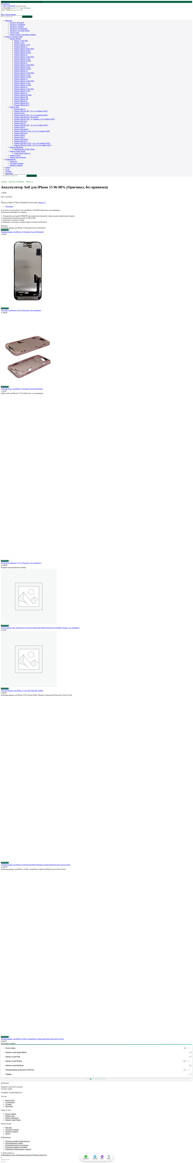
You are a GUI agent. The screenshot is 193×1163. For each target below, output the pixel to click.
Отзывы (8, 171)
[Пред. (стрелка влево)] (2, 1161)
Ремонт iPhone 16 (20, 55)
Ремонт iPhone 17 (20, 47)
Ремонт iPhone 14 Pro (22, 67)
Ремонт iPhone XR (21, 99)
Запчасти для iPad (16, 26)
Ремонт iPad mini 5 (21, 139)
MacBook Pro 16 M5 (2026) (24, 149)
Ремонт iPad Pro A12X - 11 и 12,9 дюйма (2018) (32, 143)
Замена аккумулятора (18, 157)
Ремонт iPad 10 (20, 123)
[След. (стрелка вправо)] (4, 1161)
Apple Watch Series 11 (22, 153)
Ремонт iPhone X (20, 101)
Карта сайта (9, 1100)
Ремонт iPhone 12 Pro (22, 83)
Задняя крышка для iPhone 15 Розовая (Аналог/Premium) (22, 232)
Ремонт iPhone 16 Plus (22, 53)
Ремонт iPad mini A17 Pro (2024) (26, 117)
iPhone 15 (29, 182)
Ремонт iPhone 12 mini (22, 85)
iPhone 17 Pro (19, 43)
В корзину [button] (5, 230)
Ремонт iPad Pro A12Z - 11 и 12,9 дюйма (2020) (32, 131)
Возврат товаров (16, 165)
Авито (7, 167)
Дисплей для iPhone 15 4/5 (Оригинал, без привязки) (21, 310)
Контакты (9, 173)
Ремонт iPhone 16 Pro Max (24, 49)
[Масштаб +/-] (2, 1159)
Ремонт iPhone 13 (20, 79)
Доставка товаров (16, 163)
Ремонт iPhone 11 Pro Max (24, 89)
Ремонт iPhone (15, 39)
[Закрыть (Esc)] (8, 1159)
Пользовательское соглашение (16, 1145)
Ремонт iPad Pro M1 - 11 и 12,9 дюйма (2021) (31, 125)
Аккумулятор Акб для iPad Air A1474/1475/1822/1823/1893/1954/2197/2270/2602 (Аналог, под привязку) (40, 628)
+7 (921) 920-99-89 (8, 6)
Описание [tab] (9, 206)
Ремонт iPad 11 (20, 109)
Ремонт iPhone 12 (20, 87)
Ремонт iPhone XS (21, 97)
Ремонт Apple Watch (17, 151)
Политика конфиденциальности (17, 1141)
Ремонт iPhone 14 (20, 71)
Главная (4, 182)
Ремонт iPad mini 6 (21, 129)
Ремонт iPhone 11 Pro (22, 91)
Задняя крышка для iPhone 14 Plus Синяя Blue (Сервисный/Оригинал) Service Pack (32, 1039)
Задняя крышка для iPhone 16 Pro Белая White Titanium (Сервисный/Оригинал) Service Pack (35, 865)
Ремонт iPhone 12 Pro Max (24, 81)
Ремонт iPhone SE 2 (21, 105)
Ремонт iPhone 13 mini (22, 77)
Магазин (8, 20)
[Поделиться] (6, 1159)
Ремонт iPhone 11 (20, 93)
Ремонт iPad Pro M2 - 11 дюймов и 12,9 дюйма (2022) (34, 119)
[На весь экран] (4, 1159)
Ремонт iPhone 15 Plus (22, 61)
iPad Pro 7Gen (19, 113)
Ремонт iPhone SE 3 (21, 103)
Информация (10, 159)
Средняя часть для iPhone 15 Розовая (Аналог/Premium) (22, 389)
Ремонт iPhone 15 (20, 63)
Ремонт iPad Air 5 (20, 121)
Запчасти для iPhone (17, 24)
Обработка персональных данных (18, 1149)
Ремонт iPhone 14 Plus (22, 69)
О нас (7, 169)
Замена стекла (15, 155)
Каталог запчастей (17, 22)
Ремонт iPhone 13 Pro (22, 75)
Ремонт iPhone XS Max (23, 95)
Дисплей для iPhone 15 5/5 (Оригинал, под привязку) (21, 563)
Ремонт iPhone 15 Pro (22, 59)
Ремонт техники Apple (14, 37)
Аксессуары (14, 33)
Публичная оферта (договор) (16, 1147)
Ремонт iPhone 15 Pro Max (24, 57)
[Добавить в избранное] (2, 201)
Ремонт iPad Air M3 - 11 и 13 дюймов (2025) (31, 111)
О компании (10, 1102)
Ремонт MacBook (16, 147)
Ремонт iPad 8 (19, 135)
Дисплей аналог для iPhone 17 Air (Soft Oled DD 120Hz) (22, 691)
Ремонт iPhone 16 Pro (22, 51)
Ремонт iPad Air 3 (20, 141)
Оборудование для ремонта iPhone (23, 35)
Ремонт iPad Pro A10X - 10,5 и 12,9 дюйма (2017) (32, 145)
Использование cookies (14, 1143)
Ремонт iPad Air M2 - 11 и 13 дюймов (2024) (31, 115)
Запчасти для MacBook (18, 29)
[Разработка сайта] (8, 1155)
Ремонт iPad (14, 107)
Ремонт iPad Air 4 (20, 133)
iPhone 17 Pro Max (21, 41)
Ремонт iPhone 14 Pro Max (24, 65)
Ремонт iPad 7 (19, 137)
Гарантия (13, 161)
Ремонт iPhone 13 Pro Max (24, 73)
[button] (96, 1048)
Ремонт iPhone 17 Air (22, 45)
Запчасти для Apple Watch (19, 31)
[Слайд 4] (92, 1079)
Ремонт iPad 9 (19, 127)
